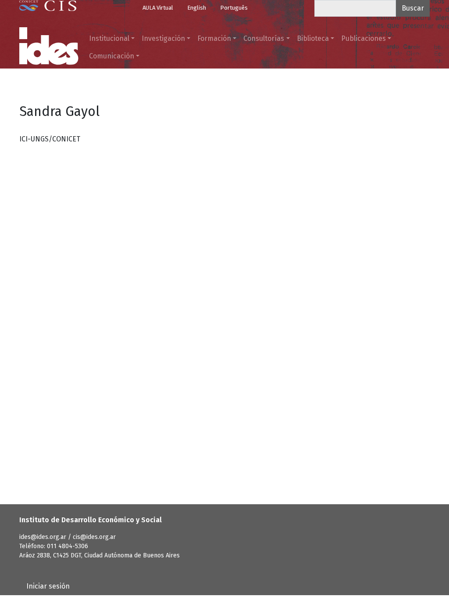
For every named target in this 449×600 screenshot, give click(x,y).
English (196, 7)
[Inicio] (48, 46)
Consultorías (263, 38)
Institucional (109, 38)
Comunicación (111, 56)
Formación (214, 38)
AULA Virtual (158, 7)
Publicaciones (363, 38)
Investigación (163, 38)
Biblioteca (313, 38)
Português (234, 7)
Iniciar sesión (48, 586)
